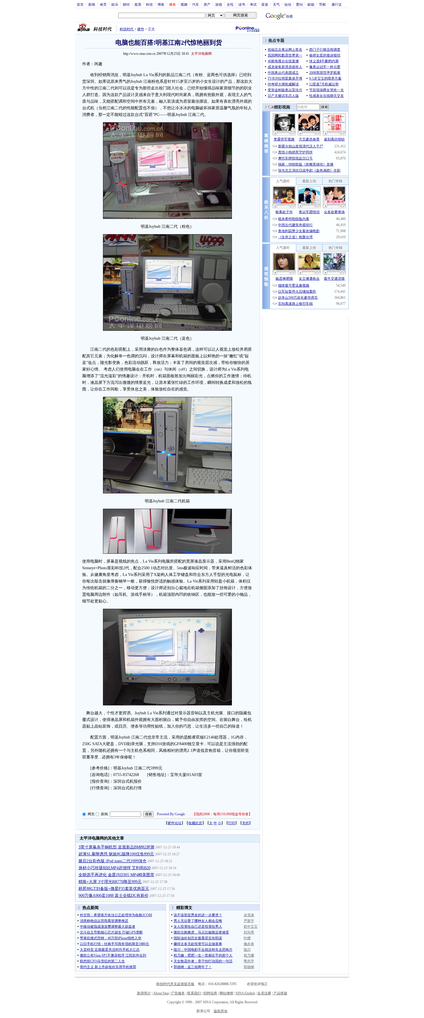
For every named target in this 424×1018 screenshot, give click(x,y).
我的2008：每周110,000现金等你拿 (222, 814)
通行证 (336, 4)
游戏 (218, 4)
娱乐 (114, 4)
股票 (137, 4)
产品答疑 (280, 993)
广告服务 (178, 993)
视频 (184, 4)
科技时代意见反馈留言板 (175, 984)
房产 (207, 4)
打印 (231, 823)
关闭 (245, 823)
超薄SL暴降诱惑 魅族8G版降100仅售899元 (116, 854)
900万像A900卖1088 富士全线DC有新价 (113, 895)
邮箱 (310, 4)
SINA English (245, 993)
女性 (230, 4)
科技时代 (127, 29)
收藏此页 (195, 823)
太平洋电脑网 (201, 54)
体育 (103, 4)
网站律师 (226, 993)
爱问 (299, 4)
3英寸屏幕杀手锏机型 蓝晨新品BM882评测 (116, 847)
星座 (264, 4)
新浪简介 (144, 993)
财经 (126, 4)
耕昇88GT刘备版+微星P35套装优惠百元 (113, 888)
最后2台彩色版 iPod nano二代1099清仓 (112, 861)
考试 (253, 4)
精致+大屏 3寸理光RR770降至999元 (110, 882)
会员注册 (264, 993)
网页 (91, 814)
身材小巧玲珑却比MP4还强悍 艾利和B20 (114, 868)
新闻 (91, 4)
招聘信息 (210, 993)
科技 (149, 4)
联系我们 (194, 993)
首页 (80, 4)
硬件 (140, 29)
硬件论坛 (174, 823)
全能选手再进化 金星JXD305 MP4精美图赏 (116, 875)
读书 (241, 4)
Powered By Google (171, 814)
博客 (160, 4)
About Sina (161, 993)
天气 (276, 4)
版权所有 (221, 1011)
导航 (322, 4)
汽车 (195, 4)
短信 (287, 4)
